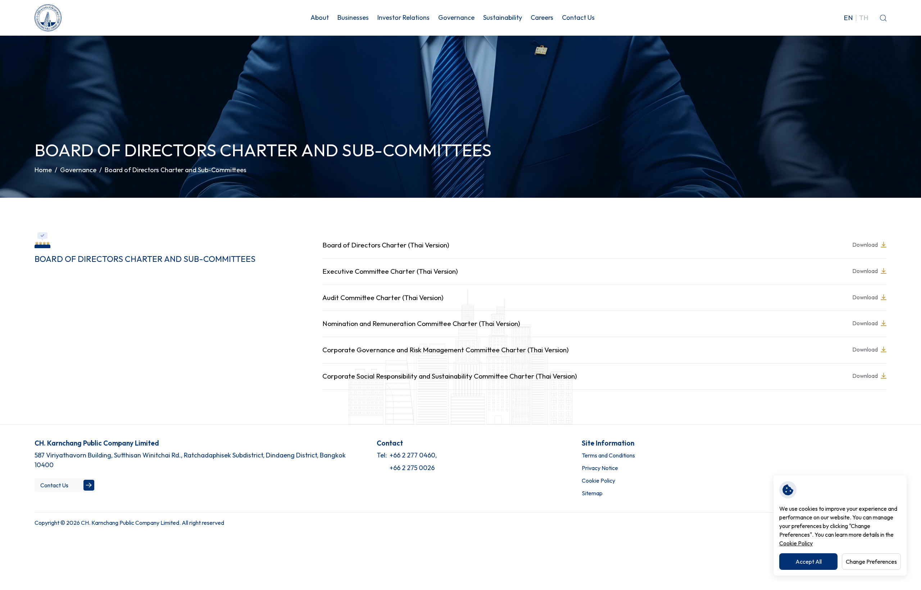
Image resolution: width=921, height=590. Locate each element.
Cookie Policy (796, 543)
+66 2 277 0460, (413, 455)
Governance (78, 170)
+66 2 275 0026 (412, 468)
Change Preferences (871, 561)
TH (863, 18)
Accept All (808, 561)
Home (43, 170)
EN (848, 18)
